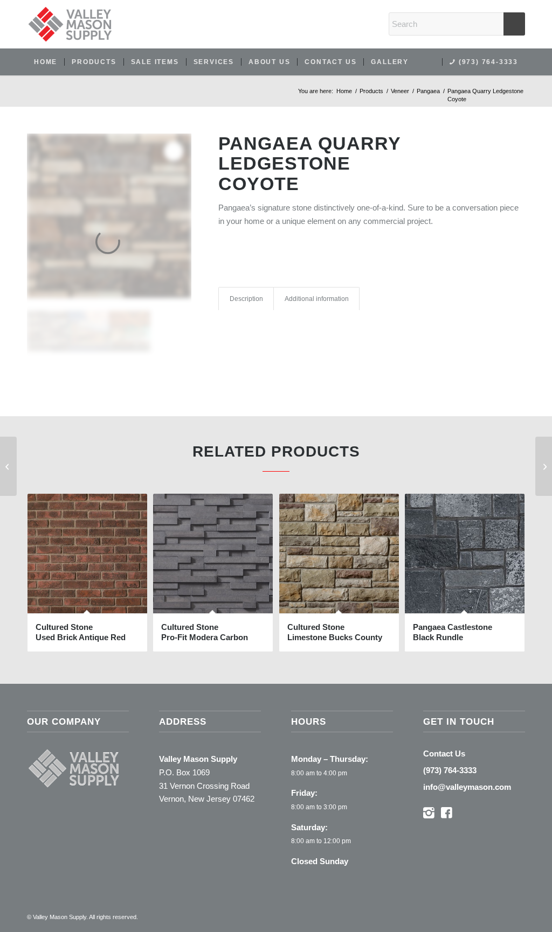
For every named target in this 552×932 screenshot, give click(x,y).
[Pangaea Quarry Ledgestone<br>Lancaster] (543, 466)
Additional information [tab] (317, 299)
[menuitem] (45, 61)
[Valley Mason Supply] (70, 24)
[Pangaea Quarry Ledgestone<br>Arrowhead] (8, 466)
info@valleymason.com (467, 786)
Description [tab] (246, 299)
